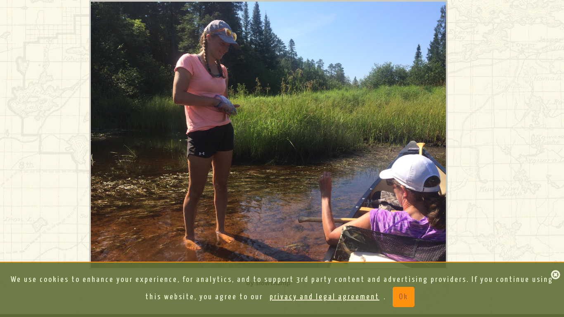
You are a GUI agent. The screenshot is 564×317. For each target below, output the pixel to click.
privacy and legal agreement (324, 297)
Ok (403, 297)
